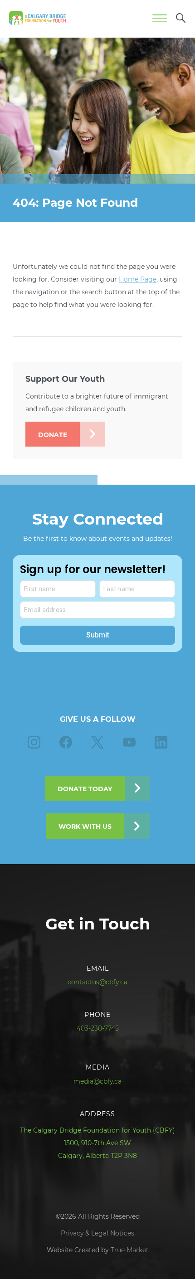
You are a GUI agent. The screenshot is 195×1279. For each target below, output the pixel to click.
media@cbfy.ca (97, 1081)
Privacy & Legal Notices (97, 1233)
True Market (130, 1250)
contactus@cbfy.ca (98, 982)
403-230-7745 (98, 1028)
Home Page (137, 279)
